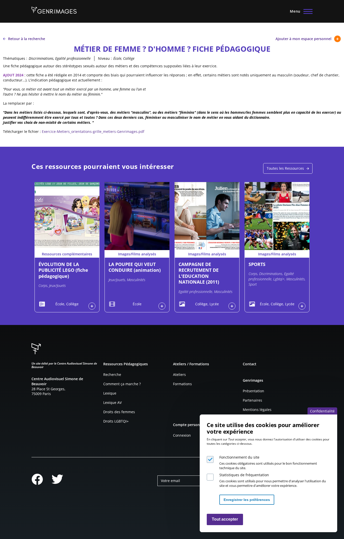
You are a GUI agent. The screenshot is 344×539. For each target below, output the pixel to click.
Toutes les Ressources (285, 168)
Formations (182, 383)
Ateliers (179, 374)
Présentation (253, 390)
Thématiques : (15, 58)
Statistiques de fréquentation (244, 474)
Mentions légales (257, 409)
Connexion (182, 435)
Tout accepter (225, 519)
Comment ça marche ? (122, 383)
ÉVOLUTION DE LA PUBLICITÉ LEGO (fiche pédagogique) (63, 270)
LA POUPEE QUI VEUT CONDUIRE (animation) (135, 267)
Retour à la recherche (26, 38)
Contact (249, 364)
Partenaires (252, 400)
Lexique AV (112, 402)
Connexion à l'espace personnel (91, 306)
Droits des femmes (119, 411)
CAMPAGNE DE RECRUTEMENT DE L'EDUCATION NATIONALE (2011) (199, 273)
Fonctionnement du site (239, 457)
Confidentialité (322, 411)
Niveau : (105, 58)
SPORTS (257, 264)
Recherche (112, 374)
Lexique (109, 393)
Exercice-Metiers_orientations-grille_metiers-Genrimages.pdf (93, 131)
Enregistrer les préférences (247, 500)
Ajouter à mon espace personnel (303, 38)
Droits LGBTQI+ (116, 421)
